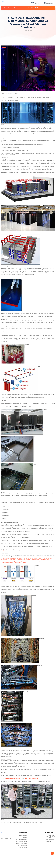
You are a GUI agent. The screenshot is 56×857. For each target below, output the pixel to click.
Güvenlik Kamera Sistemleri (21, 843)
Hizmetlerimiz (17, 7)
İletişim (32, 7)
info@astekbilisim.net (48, 3)
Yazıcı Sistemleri (24, 837)
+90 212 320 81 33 (35, 3)
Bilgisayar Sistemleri (23, 835)
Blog (29, 7)
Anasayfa (27, 30)
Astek (3, 93)
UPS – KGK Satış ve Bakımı (22, 847)
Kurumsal (10, 7)
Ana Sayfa (4, 7)
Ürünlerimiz (24, 7)
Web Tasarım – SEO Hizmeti (21, 841)
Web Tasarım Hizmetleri (22, 845)
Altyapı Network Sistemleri (21, 839)
